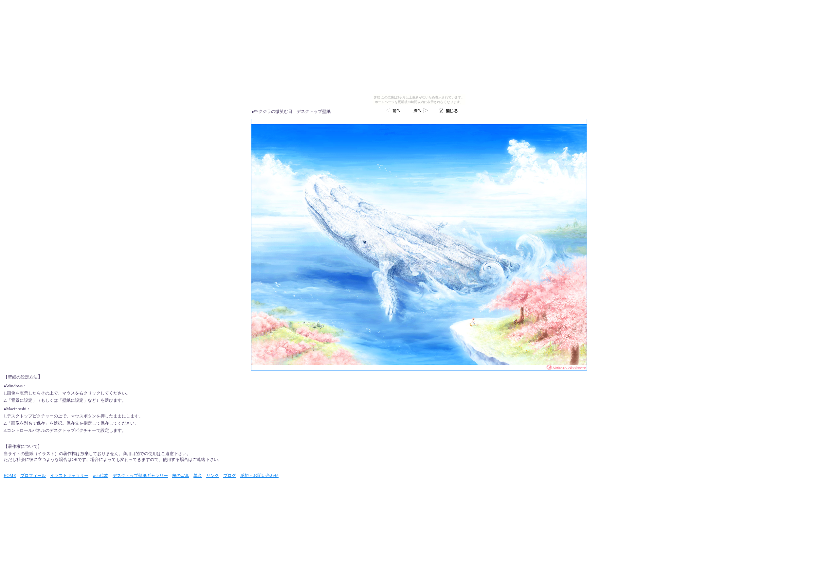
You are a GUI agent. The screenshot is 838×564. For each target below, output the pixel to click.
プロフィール (33, 475)
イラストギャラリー (69, 475)
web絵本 (100, 475)
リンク (212, 475)
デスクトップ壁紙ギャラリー (140, 475)
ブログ (229, 475)
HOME (10, 475)
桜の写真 (180, 475)
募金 (197, 475)
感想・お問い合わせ (259, 475)
